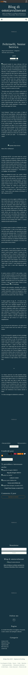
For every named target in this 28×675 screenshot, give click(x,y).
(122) (4, 641)
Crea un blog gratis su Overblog (5, 663)
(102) (5, 643)
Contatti (19, 663)
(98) (4, 644)
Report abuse (24, 663)
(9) (4, 648)
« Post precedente (5, 443)
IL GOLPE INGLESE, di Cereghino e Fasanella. (13, 629)
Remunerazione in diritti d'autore (19, 665)
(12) (4, 646)
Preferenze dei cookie (22, 666)
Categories (16, 50)
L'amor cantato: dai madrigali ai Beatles (11, 631)
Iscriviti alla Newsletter (7, 459)
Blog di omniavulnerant (14, 8)
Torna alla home (14, 446)
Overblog (22, 659)
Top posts (14, 663)
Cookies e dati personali (13, 666)
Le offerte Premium (4, 666)
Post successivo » (22, 443)
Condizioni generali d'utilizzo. (7, 665)
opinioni (14, 55)
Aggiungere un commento (13, 496)
